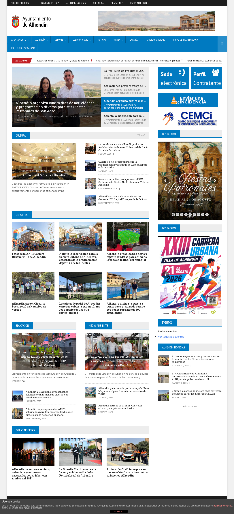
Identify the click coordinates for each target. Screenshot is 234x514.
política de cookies (223, 505)
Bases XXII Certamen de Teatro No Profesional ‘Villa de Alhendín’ (44, 173)
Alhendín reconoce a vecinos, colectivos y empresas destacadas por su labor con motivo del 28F (31, 474)
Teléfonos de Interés (48, 3)
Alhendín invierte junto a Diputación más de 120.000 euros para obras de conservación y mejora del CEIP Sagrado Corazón (44, 358)
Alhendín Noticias (76, 3)
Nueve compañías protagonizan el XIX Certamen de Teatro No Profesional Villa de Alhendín (123, 181)
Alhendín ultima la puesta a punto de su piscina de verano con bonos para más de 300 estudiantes (126, 308)
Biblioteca (98, 3)
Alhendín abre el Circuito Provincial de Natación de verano (29, 307)
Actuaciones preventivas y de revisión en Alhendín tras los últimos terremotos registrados (127, 60)
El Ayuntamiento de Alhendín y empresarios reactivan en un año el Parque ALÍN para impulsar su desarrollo (196, 376)
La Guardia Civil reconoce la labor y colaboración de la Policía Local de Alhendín (77, 472)
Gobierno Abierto (156, 39)
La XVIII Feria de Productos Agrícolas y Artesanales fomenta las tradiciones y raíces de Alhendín (116, 361)
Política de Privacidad (23, 48)
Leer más (140, 135)
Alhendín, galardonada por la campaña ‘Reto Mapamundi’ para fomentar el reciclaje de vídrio (123, 391)
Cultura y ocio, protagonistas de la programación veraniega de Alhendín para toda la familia (122, 164)
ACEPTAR (118, 512)
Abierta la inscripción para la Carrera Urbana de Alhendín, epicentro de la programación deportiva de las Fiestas (78, 258)
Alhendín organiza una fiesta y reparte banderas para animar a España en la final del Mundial (127, 257)
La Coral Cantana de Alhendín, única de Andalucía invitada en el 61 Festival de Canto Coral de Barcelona (123, 147)
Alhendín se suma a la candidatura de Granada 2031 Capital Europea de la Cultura (122, 198)
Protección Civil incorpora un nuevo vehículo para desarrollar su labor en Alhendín (127, 472)
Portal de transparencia (185, 39)
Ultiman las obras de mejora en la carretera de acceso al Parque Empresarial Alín (197, 392)
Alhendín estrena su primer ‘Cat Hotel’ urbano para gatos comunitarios (120, 407)
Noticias (102, 39)
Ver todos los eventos (171, 336)
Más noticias (190, 406)
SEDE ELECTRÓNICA (20, 3)
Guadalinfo (117, 3)
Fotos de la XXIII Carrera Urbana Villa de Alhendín (29, 255)
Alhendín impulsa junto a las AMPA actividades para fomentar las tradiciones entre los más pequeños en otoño (49, 411)
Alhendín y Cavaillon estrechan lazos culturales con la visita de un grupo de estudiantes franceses (47, 394)
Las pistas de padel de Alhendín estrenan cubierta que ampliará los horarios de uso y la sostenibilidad (79, 308)
